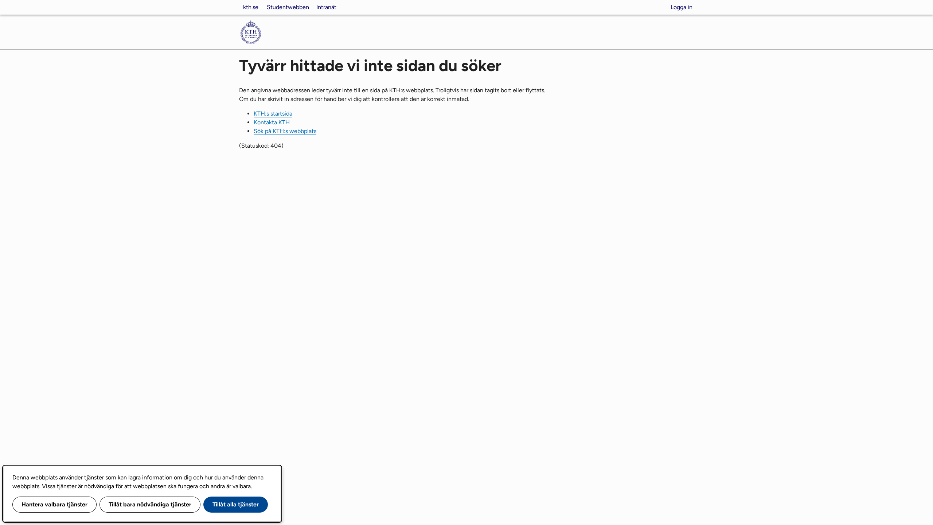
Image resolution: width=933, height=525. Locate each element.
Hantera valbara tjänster (54, 504)
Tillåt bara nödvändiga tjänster (150, 504)
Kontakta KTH (272, 122)
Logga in (681, 7)
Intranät (326, 7)
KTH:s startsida (273, 113)
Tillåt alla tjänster (235, 504)
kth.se (250, 7)
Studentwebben (288, 7)
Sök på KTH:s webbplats (285, 131)
